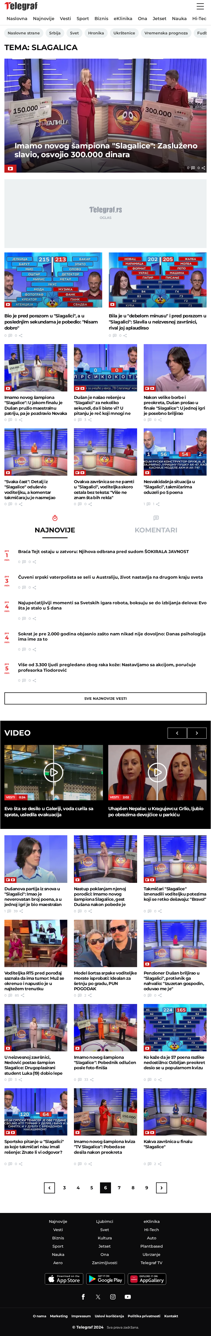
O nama (39, 1316)
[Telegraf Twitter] (98, 1296)
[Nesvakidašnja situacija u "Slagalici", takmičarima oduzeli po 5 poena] (175, 452)
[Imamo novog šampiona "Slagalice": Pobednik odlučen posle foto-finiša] (105, 1027)
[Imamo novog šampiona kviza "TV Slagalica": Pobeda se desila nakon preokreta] (105, 1112)
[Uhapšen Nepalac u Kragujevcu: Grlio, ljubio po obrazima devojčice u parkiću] (157, 773)
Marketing (59, 1316)
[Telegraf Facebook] (83, 1296)
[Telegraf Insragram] (112, 1296)
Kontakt (171, 1316)
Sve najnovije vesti (105, 698)
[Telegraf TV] (127, 1296)
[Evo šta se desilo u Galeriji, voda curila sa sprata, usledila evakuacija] (53, 773)
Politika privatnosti (144, 1316)
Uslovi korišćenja (109, 1316)
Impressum (81, 1316)
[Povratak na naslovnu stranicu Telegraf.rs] (20, 6)
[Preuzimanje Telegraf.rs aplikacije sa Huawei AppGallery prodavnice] (147, 1279)
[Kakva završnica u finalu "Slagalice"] (175, 1112)
